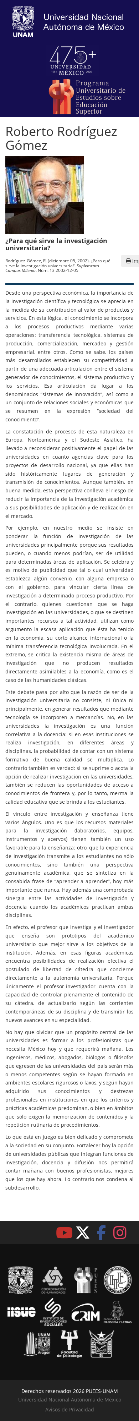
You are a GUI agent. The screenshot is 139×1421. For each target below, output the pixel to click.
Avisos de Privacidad (69, 1409)
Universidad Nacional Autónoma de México (69, 1399)
